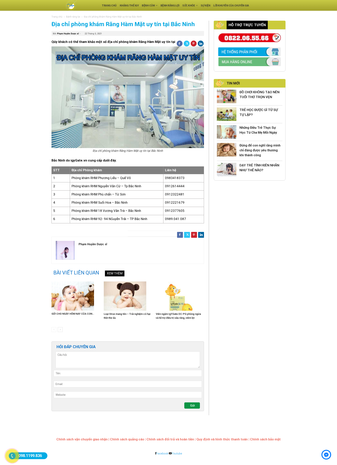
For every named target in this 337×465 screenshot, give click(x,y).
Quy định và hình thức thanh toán (222, 439)
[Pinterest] (194, 43)
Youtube (177, 453)
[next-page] (60, 329)
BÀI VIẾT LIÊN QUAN (76, 273)
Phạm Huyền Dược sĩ (68, 33)
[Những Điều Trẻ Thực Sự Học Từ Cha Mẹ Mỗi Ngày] (226, 132)
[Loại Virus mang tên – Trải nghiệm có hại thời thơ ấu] (128, 296)
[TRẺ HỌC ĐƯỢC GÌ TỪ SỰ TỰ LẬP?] (226, 114)
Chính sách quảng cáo (127, 439)
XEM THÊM (114, 273)
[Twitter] (187, 43)
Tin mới (233, 83)
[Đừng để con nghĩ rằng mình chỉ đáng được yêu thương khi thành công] (226, 149)
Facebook (162, 453)
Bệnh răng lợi (73, 16)
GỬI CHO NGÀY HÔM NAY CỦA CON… (72, 313)
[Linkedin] (201, 43)
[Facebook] (180, 43)
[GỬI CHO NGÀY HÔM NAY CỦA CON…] (75, 296)
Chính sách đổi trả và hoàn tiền (170, 439)
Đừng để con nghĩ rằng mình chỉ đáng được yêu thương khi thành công (259, 150)
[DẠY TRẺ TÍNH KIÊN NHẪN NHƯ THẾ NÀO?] (226, 169)
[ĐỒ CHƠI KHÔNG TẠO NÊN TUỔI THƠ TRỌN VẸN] (226, 96)
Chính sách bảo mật (265, 439)
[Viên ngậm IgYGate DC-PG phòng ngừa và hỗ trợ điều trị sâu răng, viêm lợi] (180, 296)
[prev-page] (53, 329)
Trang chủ (56, 16)
